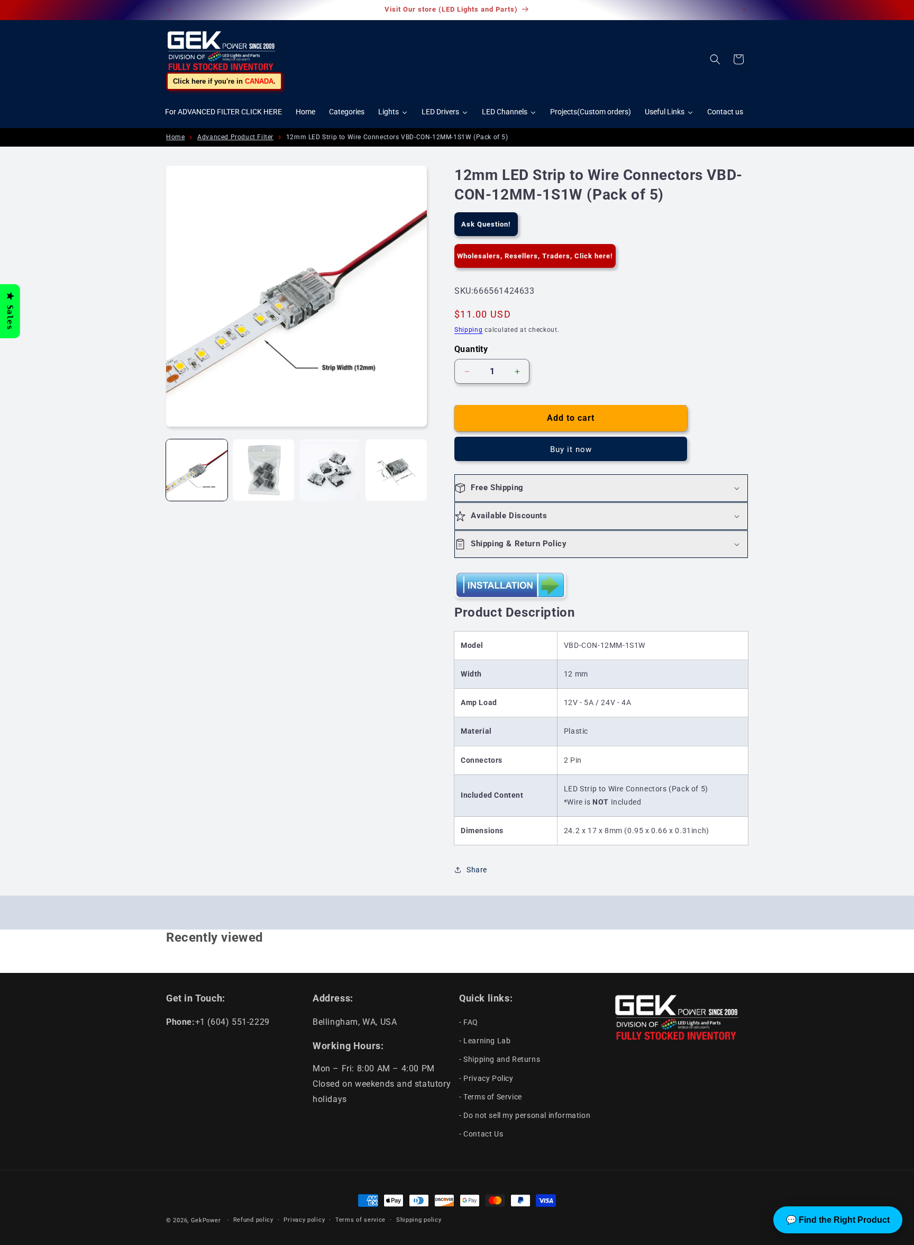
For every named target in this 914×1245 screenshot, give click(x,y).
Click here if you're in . (224, 81)
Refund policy (253, 1219)
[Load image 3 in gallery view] (330, 470)
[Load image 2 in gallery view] (263, 470)
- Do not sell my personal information (524, 1115)
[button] (715, 59)
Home (175, 137)
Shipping (468, 329)
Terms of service (360, 1219)
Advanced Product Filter (235, 137)
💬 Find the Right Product (838, 1219)
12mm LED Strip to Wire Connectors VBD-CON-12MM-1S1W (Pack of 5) (397, 137)
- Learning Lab (484, 1040)
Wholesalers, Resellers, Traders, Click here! (535, 256)
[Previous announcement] (169, 10)
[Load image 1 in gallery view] (196, 470)
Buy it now (571, 449)
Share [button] (477, 869)
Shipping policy (419, 1219)
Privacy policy (304, 1219)
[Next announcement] (744, 10)
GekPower (206, 1220)
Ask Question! (486, 224)
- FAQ (468, 1022)
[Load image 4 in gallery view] (396, 470)
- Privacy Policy (486, 1078)
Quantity (471, 349)
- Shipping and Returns (499, 1059)
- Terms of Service (490, 1097)
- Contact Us (481, 1134)
